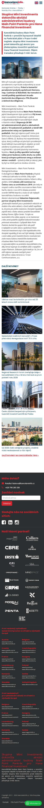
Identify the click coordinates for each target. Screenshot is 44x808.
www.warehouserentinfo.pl (30, 726)
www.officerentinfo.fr (8, 661)
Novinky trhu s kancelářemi (12, 10)
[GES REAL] (32, 547)
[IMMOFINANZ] (11, 572)
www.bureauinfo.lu (7, 667)
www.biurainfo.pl (27, 667)
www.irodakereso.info (29, 659)
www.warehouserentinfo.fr (10, 717)
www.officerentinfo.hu (29, 661)
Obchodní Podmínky (19, 802)
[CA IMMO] (11, 595)
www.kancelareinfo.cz (29, 650)
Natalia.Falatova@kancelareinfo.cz (20, 483)
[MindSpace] (32, 572)
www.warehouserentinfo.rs (30, 734)
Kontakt (6, 802)
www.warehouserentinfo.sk (10, 743)
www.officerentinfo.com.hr (10, 652)
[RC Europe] (32, 595)
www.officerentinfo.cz (29, 652)
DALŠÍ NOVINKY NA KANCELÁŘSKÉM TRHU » (20, 455)
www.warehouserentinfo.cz (30, 709)
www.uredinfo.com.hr (8, 650)
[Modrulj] (11, 603)
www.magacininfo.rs (28, 732)
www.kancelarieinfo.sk (9, 684)
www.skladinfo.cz (27, 707)
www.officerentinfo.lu (8, 669)
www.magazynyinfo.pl (29, 724)
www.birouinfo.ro (7, 676)
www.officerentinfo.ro (8, 678)
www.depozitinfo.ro (8, 732)
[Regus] (32, 603)
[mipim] (11, 537)
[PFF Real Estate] (11, 580)
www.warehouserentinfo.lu (10, 726)
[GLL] (32, 564)
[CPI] (11, 564)
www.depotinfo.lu (7, 724)
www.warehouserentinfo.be (10, 709)
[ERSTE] (11, 556)
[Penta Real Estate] (11, 611)
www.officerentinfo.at (8, 644)
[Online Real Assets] (22, 619)
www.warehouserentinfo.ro (10, 734)
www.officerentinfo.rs (28, 678)
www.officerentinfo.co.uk (29, 684)
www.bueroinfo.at (7, 642)
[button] (40, 3)
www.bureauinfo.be (28, 642)
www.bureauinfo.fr (7, 659)
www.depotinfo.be (7, 707)
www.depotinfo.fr (7, 715)
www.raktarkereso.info (29, 715)
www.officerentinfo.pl (28, 669)
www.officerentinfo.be (29, 644)
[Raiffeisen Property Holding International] (11, 587)
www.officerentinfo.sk (8, 686)
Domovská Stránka (9, 8)
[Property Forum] (32, 580)
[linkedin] (11, 521)
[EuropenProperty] (32, 588)
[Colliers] (32, 537)
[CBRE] (11, 547)
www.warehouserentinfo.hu (30, 717)
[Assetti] (32, 611)
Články (20, 8)
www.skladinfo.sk (7, 741)
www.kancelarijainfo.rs (29, 676)
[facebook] (5, 521)
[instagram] (17, 521)
